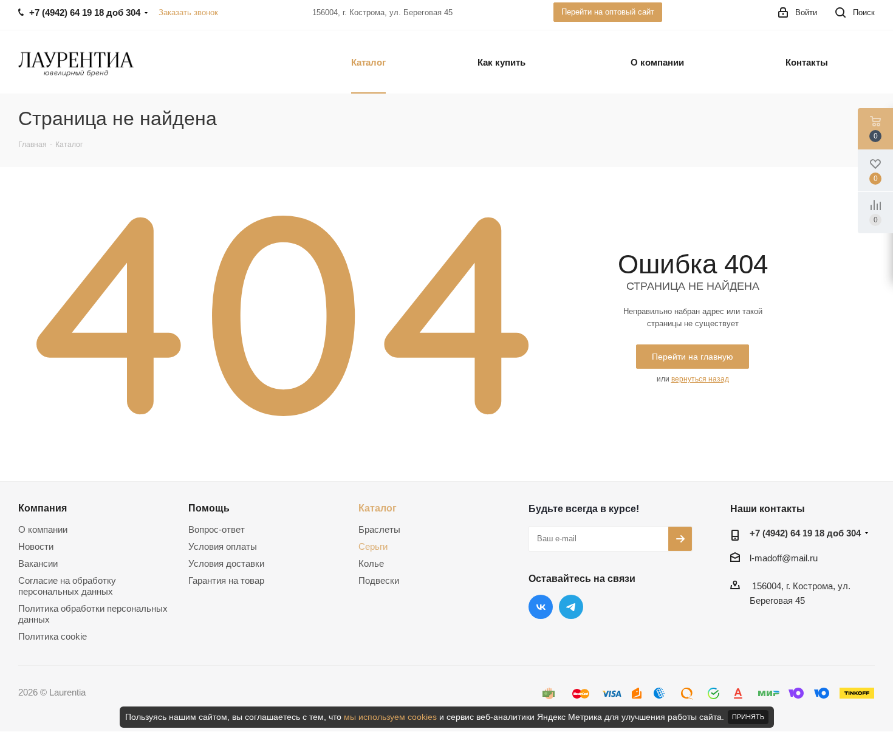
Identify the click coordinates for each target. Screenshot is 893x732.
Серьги (373, 546)
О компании (42, 529)
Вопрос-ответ (216, 529)
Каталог (377, 507)
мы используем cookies (390, 717)
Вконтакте (541, 607)
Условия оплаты (222, 546)
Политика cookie (52, 636)
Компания (42, 507)
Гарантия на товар (226, 580)
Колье (371, 563)
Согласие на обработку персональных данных (67, 586)
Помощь (209, 507)
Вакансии (38, 563)
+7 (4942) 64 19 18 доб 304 (805, 533)
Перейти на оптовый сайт (607, 11)
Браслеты (379, 529)
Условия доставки (226, 563)
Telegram (571, 607)
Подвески (378, 580)
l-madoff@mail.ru (784, 558)
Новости (35, 546)
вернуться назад (700, 379)
